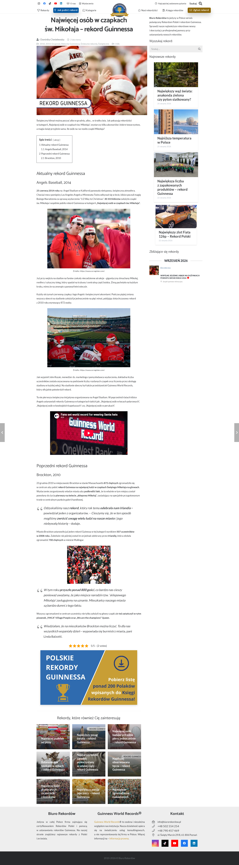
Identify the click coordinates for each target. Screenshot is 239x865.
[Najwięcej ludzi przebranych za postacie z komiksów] (53, 791)
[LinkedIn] (61, 3)
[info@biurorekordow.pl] (155, 822)
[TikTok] (50, 3)
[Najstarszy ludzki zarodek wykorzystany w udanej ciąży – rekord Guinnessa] (89, 764)
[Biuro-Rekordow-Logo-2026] (119, 10)
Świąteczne (103, 43)
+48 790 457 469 (168, 830)
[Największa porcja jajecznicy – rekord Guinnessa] (89, 791)
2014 (48, 43)
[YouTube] (55, 3)
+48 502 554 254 (168, 826)
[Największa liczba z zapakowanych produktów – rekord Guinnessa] (176, 164)
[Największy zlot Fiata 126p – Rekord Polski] (176, 216)
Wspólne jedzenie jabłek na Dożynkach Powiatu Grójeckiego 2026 (180, 276)
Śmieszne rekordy (89, 43)
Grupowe (55, 43)
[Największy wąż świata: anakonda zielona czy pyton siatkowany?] (176, 74)
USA (117, 43)
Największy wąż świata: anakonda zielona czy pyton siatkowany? (174, 95)
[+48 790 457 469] (155, 830)
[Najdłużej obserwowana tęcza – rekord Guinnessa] (124, 764)
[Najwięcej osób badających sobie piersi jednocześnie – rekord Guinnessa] (124, 736)
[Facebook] (44, 3)
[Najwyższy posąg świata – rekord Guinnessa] (89, 736)
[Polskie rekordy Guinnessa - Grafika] (89, 677)
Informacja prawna (119, 838)
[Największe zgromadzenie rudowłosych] (124, 791)
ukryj (56, 139)
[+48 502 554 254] (155, 826)
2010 (42, 43)
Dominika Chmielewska (52, 39)
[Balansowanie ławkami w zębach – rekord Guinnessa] (53, 764)
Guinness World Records (106, 821)
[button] (200, 3)
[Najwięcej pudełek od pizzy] (53, 736)
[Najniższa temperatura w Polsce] (176, 121)
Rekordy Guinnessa (70, 43)
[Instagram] (39, 3)
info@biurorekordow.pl (169, 821)
